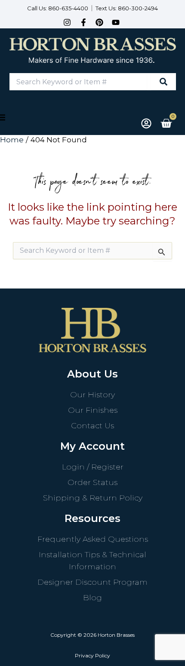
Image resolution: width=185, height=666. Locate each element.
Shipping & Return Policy (92, 498)
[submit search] (163, 82)
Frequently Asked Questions (92, 539)
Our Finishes (92, 410)
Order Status (92, 482)
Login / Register (92, 467)
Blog (92, 597)
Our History (92, 394)
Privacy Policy (92, 655)
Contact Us (92, 425)
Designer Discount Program (92, 582)
